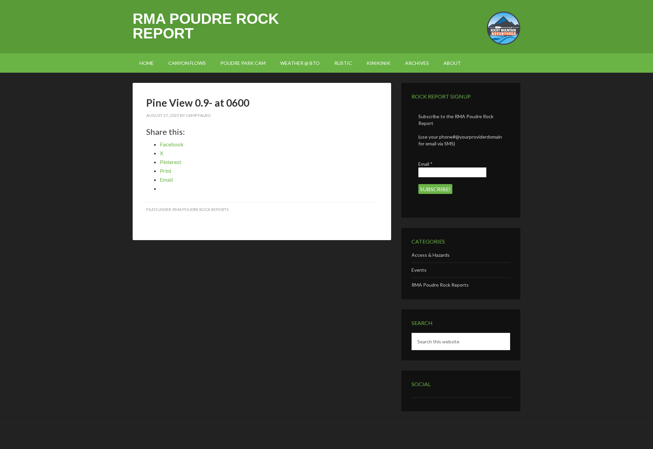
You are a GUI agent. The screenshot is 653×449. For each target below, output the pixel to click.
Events (419, 270)
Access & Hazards (431, 255)
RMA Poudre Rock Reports (201, 209)
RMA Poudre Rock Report (206, 26)
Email (425, 164)
